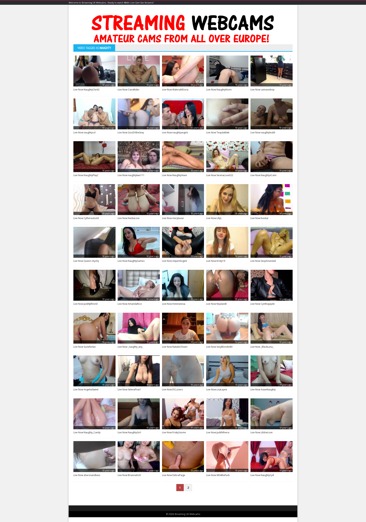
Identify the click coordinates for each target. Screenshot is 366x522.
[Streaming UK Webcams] (183, 29)
